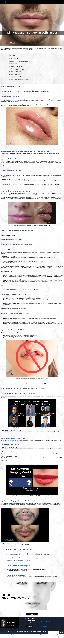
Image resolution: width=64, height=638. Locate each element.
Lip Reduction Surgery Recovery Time (15, 71)
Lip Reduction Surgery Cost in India (15, 77)
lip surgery (23, 565)
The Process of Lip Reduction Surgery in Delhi (16, 69)
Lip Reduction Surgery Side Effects (14, 74)
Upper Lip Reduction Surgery (13, 63)
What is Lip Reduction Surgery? (14, 58)
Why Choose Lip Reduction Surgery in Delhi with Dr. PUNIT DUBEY (20, 76)
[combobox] (53, 632)
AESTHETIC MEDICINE (45, 626)
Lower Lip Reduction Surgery (13, 64)
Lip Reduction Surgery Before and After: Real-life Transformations (19, 79)
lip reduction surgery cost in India (12, 440)
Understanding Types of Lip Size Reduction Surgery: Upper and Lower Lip (21, 61)
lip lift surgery (26, 557)
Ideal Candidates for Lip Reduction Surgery (16, 66)
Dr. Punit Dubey (44, 553)
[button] (55, 55)
